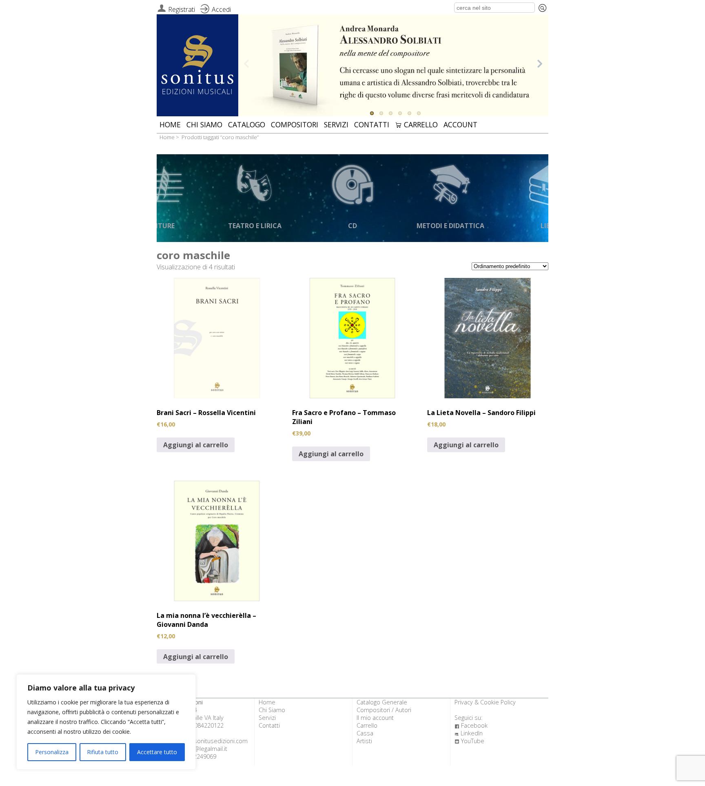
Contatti (371, 124)
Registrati (181, 9)
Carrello (416, 124)
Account (460, 124)
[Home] (197, 66)
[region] (106, 722)
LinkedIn (468, 733)
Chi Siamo (204, 124)
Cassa (365, 733)
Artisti (364, 741)
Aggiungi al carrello (195, 444)
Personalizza (52, 752)
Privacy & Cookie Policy (485, 702)
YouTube (469, 741)
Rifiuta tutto (102, 752)
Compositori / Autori (384, 710)
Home (170, 124)
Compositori (294, 124)
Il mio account (375, 718)
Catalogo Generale (382, 702)
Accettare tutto (157, 752)
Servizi (336, 124)
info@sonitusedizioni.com (213, 741)
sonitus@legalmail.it (200, 749)
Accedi (221, 9)
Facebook (471, 725)
